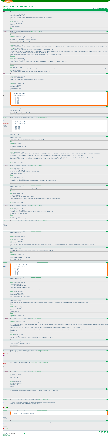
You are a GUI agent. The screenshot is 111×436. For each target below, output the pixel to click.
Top (106, 11)
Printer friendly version (6, 435)
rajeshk (11, 256)
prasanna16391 (12, 14)
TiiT (11, 195)
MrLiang (11, 150)
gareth (11, 43)
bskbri (11, 145)
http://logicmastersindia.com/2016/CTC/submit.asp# (40, 362)
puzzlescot (11, 291)
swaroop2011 (12, 83)
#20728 (40, 73)
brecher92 (11, 306)
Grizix (11, 28)
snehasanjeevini (12, 56)
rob (10, 34)
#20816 (46, 220)
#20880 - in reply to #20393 (41, 350)
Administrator (5, 262)
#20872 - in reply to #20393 (35, 318)
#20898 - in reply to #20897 (41, 399)
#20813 (40, 205)
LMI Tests (4, 8)
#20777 (40, 165)
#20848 (46, 262)
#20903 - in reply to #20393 (41, 410)
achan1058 (12, 48)
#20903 (46, 410)
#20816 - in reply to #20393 (41, 220)
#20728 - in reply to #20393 (35, 73)
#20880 (46, 350)
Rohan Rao (12, 65)
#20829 (40, 231)
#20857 (40, 277)
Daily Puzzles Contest (10, 8)
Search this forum (5, 434)
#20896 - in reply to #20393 (35, 371)
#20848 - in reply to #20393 (41, 262)
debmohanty (5, 399)
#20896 (40, 371)
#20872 (40, 318)
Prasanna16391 (12, 58)
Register (105, 0)
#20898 (46, 399)
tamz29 (11, 70)
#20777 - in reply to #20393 (35, 165)
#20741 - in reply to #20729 (41, 117)
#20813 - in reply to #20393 (35, 205)
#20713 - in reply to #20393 (35, 31)
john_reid (11, 21)
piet (11, 141)
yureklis (11, 154)
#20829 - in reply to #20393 (35, 231)
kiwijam (11, 241)
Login (103, 0)
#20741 (46, 117)
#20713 (40, 31)
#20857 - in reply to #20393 (35, 277)
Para (11, 23)
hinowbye (11, 38)
